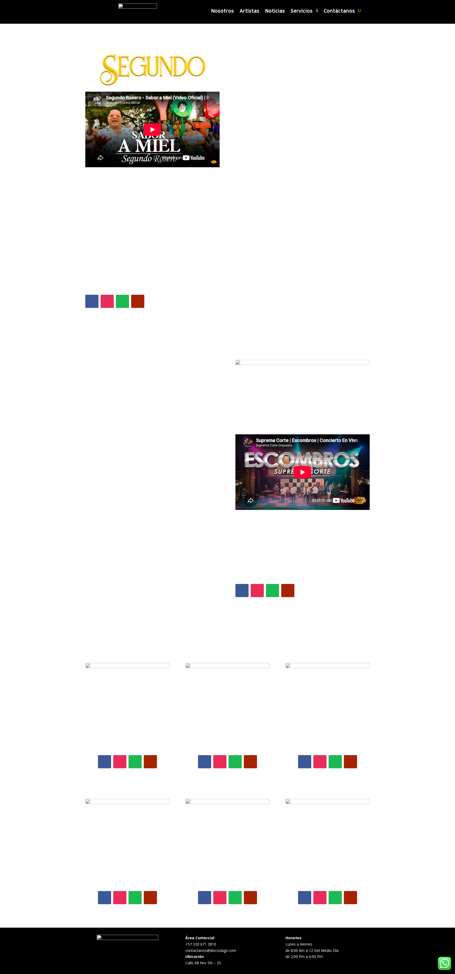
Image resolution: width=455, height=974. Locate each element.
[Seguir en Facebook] (91, 301)
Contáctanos (339, 11)
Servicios (302, 11)
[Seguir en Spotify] (122, 301)
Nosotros (222, 11)
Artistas (249, 11)
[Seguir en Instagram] (107, 301)
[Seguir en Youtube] (137, 301)
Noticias (275, 11)
